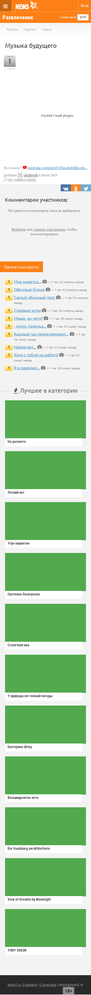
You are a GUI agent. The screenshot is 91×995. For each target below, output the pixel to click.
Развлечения (18, 17)
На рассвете (17, 442)
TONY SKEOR (17, 950)
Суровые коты (27, 310)
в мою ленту (68, 17)
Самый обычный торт (34, 297)
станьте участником (49, 229)
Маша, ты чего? (28, 317)
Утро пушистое (19, 543)
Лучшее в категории (48, 390)
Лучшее (12, 29)
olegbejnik (31, 175)
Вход (84, 5)
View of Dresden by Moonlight (29, 899)
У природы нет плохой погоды (30, 696)
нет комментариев (22, 180)
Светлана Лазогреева (24, 594)
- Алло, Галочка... (30, 325)
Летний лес (16, 492)
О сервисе (29, 985)
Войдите (19, 229)
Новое (47, 29)
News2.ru (14, 985)
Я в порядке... (27, 367)
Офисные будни (29, 289)
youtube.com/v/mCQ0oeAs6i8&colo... (57, 167)
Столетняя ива (18, 645)
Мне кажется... (27, 281)
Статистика (47, 985)
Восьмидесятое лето (23, 798)
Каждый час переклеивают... (41, 333)
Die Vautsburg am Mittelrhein (29, 848)
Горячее (30, 29)
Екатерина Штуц (20, 747)
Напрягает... (25, 346)
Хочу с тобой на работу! (36, 354)
